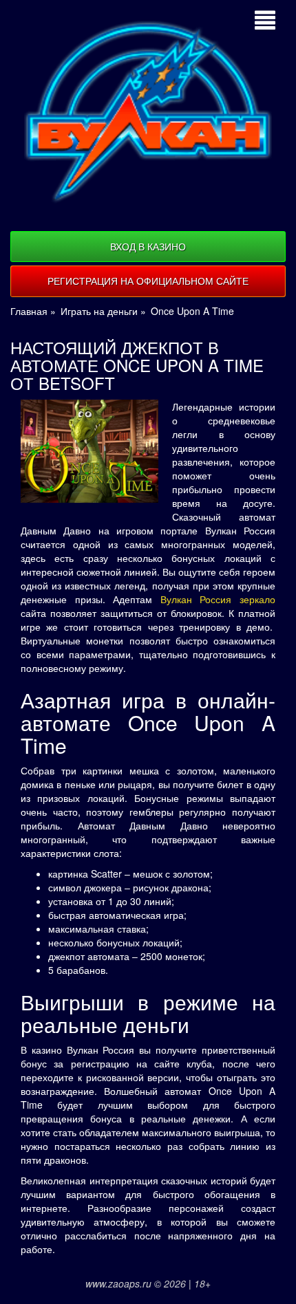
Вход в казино (148, 246)
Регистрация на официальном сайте (148, 280)
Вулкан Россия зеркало (217, 599)
